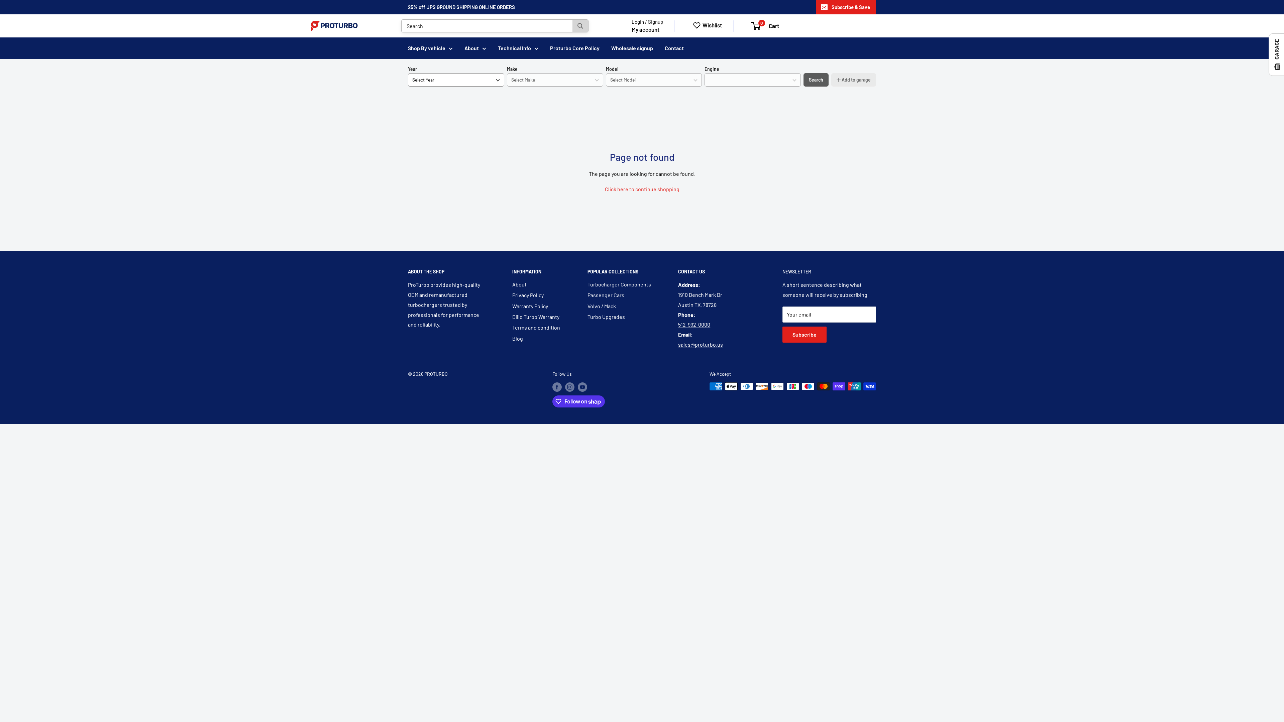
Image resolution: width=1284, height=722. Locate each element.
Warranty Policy (530, 306)
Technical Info (514, 48)
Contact (674, 48)
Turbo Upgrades (606, 317)
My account (645, 29)
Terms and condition (536, 327)
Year (412, 69)
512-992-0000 (694, 324)
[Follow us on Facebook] (557, 387)
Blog (517, 338)
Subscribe (804, 334)
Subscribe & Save (851, 7)
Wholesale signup (632, 48)
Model (612, 69)
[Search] (580, 26)
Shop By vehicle (426, 48)
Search (816, 80)
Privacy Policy (528, 295)
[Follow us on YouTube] (582, 387)
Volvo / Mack (601, 306)
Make (512, 69)
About (471, 48)
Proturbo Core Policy (575, 48)
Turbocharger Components (619, 284)
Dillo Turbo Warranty (535, 317)
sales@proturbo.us (700, 344)
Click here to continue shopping (642, 189)
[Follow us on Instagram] (569, 387)
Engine (712, 69)
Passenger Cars (605, 295)
